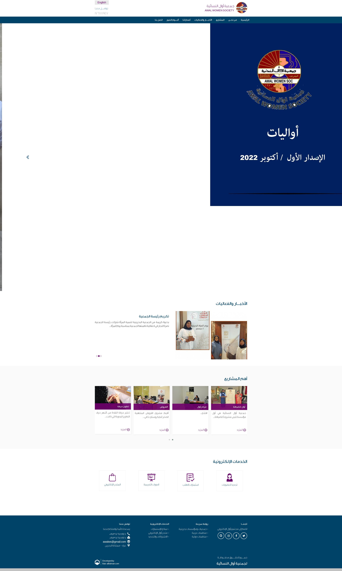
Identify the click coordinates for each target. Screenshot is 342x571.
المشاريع (220, 20)
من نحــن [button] (232, 20)
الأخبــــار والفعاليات (203, 20)
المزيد (240, 344)
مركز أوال (201, 322)
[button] (25, 114)
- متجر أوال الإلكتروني (158, 447)
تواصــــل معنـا (101, 8)
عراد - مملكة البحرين (115, 460)
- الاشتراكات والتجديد (158, 451)
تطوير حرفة (123, 321)
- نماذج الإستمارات (160, 444)
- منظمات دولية (200, 451)
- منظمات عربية (200, 447)
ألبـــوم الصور (172, 20)
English (102, 2)
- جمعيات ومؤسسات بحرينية (193, 444)
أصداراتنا (186, 20)
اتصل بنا (158, 20)
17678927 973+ (118, 452)
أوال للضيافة (239, 322)
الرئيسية (245, 20)
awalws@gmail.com (114, 456)
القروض (164, 322)
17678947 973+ (117, 449)
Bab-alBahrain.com (110, 479)
